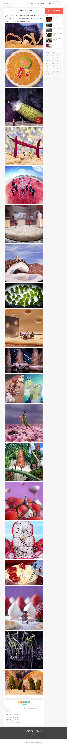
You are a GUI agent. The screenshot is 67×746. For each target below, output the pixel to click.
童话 (52, 76)
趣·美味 (54, 3)
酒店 (58, 76)
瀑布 (52, 60)
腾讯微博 (55, 1)
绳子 (47, 71)
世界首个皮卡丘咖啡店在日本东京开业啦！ (12, 720)
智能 (52, 68)
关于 (60, 3)
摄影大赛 (58, 58)
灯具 (47, 63)
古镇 (58, 57)
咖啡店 (58, 52)
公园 (58, 60)
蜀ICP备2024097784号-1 (39, 742)
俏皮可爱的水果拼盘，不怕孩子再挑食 (12, 714)
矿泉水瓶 (47, 65)
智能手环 (58, 65)
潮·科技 (43, 3)
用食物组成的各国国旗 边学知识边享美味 (30, 708)
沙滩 (47, 60)
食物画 (47, 55)
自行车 (53, 66)
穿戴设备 (53, 71)
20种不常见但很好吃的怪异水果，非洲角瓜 (12, 722)
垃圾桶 (53, 77)
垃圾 (58, 77)
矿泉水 (53, 65)
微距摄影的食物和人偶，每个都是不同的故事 (13, 719)
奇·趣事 (38, 3)
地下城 (47, 76)
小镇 (58, 74)
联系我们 (33, 734)
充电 (58, 63)
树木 (52, 58)
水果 (26, 704)
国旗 (58, 55)
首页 (33, 3)
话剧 (24, 704)
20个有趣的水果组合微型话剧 (24, 10)
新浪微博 (51, 1)
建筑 (47, 77)
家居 (58, 68)
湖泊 (47, 58)
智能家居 (47, 68)
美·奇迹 (49, 3)
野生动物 (47, 74)
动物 (52, 74)
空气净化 (58, 66)
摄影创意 (53, 52)
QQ (59, 1)
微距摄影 (47, 52)
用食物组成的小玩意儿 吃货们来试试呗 (12, 717)
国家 (52, 55)
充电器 (53, 63)
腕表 (58, 71)
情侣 (47, 66)
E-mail (62, 1)
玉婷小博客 (7, 3)
